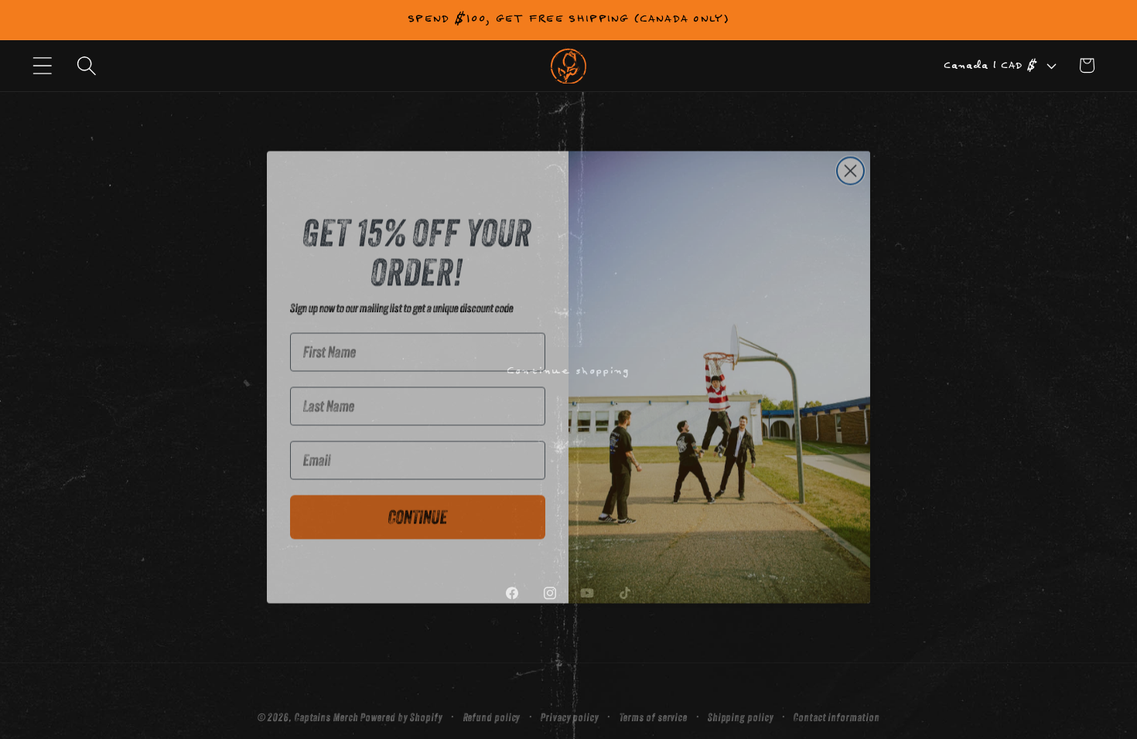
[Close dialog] (850, 163)
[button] (42, 65)
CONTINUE (417, 510)
